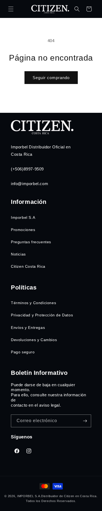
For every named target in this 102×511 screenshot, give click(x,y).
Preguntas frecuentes (31, 242)
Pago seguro (23, 352)
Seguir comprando (51, 77)
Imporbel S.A (23, 217)
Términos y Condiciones (33, 303)
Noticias (18, 254)
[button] (11, 9)
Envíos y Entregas (28, 327)
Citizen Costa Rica (28, 266)
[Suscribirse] (85, 421)
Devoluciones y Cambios (34, 340)
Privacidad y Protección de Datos (42, 315)
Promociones (23, 230)
